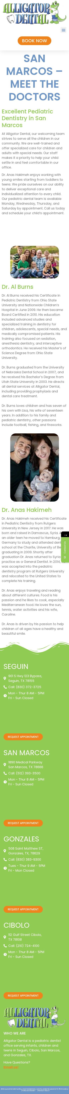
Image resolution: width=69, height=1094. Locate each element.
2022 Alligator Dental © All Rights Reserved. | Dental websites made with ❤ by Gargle (34, 1089)
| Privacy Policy (43, 1091)
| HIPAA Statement (28, 1091)
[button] (63, 30)
